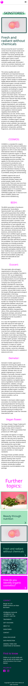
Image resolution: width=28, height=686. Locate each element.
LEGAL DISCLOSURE (9, 637)
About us (6, 626)
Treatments (7, 619)
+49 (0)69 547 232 (8, 614)
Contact (6, 632)
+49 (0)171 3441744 (9, 616)
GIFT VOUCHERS (8, 623)
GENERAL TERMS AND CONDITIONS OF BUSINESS (11, 645)
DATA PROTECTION (9, 640)
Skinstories (7, 629)
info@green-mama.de (10, 612)
